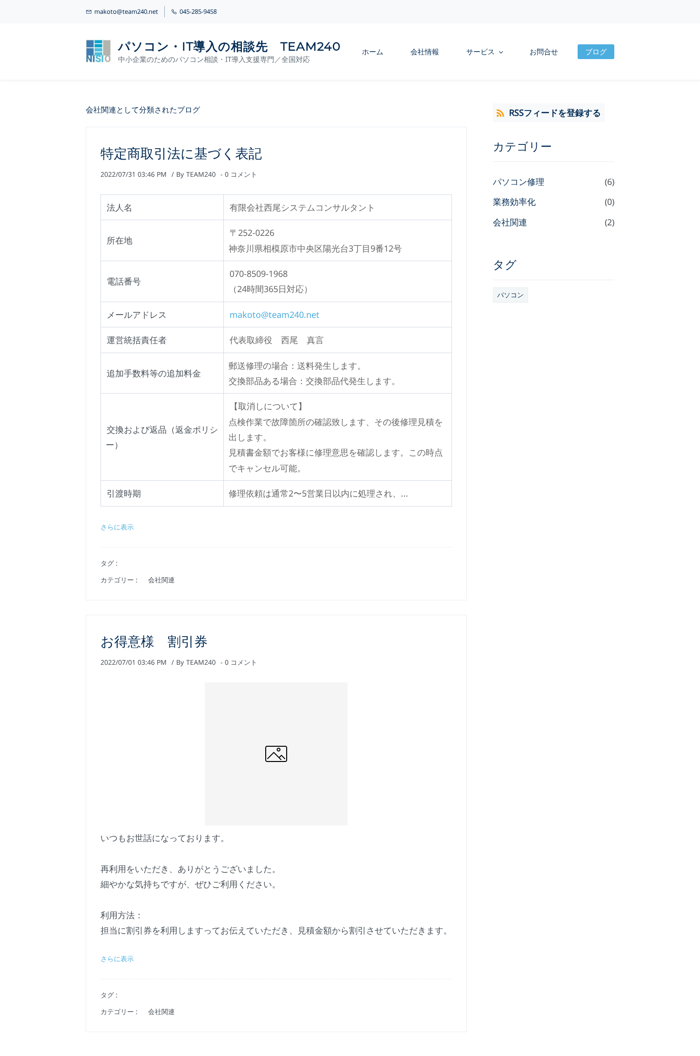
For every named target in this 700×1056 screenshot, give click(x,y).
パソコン (510, 294)
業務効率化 (514, 201)
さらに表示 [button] (117, 526)
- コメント (238, 174)
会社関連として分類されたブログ (143, 109)
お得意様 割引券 (154, 641)
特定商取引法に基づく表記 (181, 153)
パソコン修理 (518, 181)
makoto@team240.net (275, 314)
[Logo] (98, 51)
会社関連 (161, 579)
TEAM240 (201, 174)
